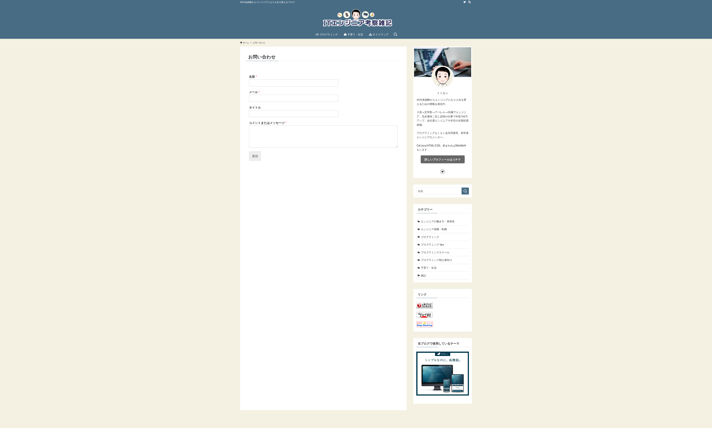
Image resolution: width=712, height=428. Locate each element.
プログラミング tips (432, 244)
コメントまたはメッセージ (267, 123)
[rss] (469, 2)
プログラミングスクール (435, 252)
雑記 (423, 275)
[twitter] (464, 2)
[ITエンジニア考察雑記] (356, 18)
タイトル (255, 107)
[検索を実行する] (465, 191)
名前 (253, 77)
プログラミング (430, 237)
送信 (255, 156)
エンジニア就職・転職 (434, 229)
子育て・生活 (428, 267)
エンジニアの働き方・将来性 (438, 221)
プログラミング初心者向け (436, 260)
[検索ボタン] (395, 34)
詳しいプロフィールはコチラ (443, 159)
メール (254, 92)
